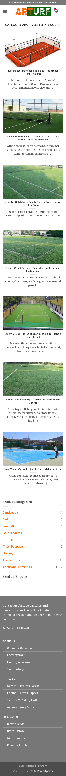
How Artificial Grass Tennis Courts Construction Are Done (33, 204)
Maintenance (16, 738)
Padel (6, 519)
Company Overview (19, 648)
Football (8, 526)
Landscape (10, 512)
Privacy (42, 766)
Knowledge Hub (18, 745)
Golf (34, 700)
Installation (15, 731)
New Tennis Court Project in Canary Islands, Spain (33, 469)
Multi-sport (30, 693)
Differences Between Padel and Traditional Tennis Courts (33, 72)
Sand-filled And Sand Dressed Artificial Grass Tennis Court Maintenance (33, 138)
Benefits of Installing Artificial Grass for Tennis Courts (33, 401)
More (30, 707)
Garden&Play (15, 686)
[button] (5, 11)
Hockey (8, 553)
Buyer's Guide (15, 724)
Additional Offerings (17, 567)
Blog (22, 766)
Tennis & (14, 700)
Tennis (8, 539)
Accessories (11, 560)
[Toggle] (61, 567)
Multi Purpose (13, 546)
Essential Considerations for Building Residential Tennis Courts (33, 335)
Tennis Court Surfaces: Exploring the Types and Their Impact (33, 270)
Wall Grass (32, 686)
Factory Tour (16, 655)
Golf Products (12, 533)
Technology (15, 669)
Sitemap (31, 766)
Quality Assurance (20, 662)
